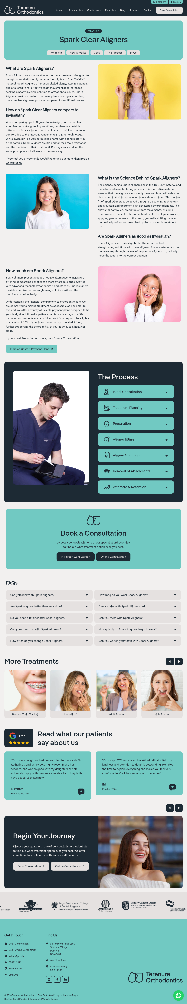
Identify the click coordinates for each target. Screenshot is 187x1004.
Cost (97, 52)
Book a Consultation (66, 338)
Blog (122, 10)
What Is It (56, 52)
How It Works (78, 52)
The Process (115, 52)
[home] (24, 10)
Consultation (169, 10)
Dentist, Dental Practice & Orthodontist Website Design (31, 999)
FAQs (133, 52)
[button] (60, 10)
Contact (148, 10)
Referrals (134, 10)
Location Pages (70, 995)
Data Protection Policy (48, 995)
